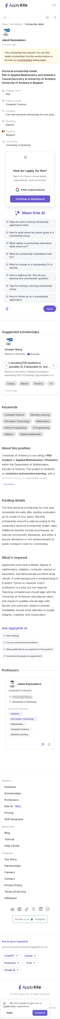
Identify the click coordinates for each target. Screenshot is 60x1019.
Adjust (10, 1013)
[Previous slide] (6, 365)
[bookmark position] (47, 17)
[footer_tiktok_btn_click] (26, 909)
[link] (34, 24)
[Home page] (16, 5)
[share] (55, 17)
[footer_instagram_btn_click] (47, 909)
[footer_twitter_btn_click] (33, 909)
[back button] (5, 17)
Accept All (40, 1013)
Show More (9, 484)
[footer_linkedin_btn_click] (40, 909)
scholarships (24, 60)
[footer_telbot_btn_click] (12, 909)
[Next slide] (53, 365)
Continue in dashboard (30, 199)
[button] (11, 636)
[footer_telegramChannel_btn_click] (19, 909)
